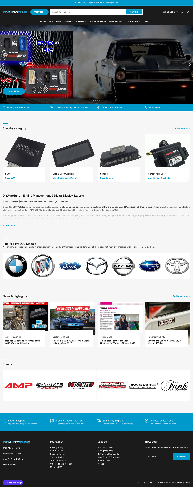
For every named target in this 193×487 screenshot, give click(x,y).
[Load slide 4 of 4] (100, 100)
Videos (101, 464)
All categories (181, 128)
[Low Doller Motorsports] (112, 385)
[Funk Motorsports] (174, 385)
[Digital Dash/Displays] (73, 157)
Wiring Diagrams (105, 450)
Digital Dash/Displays (63, 173)
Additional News (180, 296)
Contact (147, 21)
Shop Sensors (106, 178)
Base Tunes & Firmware (109, 457)
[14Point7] (81, 386)
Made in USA (56, 467)
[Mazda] (97, 266)
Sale (50, 21)
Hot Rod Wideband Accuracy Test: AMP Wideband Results (22, 341)
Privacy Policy (56, 447)
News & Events (115, 21)
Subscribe (181, 456)
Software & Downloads (108, 454)
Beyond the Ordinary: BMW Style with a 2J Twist (164, 341)
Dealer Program (97, 21)
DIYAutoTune (169, 483)
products (38, 12)
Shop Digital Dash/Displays (66, 178)
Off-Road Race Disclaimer (62, 464)
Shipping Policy (57, 454)
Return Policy (56, 450)
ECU (7, 173)
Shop (58, 21)
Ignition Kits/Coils (157, 173)
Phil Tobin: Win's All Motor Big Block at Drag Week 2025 (71, 341)
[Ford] (70, 266)
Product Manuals (105, 447)
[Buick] (43, 266)
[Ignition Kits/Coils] (168, 157)
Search (134, 12)
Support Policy (57, 457)
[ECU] (25, 157)
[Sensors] (120, 157)
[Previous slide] (3, 64)
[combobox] (96, 12)
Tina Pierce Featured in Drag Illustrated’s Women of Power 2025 (117, 341)
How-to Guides (105, 460)
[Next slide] (189, 64)
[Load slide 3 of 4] (97, 100)
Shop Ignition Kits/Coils (159, 178)
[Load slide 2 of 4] (95, 100)
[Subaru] (150, 266)
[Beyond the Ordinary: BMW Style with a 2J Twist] (168, 323)
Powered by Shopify (182, 483)
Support (79, 21)
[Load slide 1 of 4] (93, 100)
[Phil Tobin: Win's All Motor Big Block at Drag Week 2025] (73, 318)
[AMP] (18, 385)
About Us (133, 21)
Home (43, 21)
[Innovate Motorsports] (143, 385)
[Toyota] (177, 266)
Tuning (67, 21)
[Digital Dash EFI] (49, 385)
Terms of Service (58, 460)
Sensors (104, 173)
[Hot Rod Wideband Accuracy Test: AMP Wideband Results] (25, 316)
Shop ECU (10, 178)
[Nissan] (123, 266)
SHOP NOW (14, 91)
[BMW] (16, 266)
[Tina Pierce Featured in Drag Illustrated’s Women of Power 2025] (120, 317)
